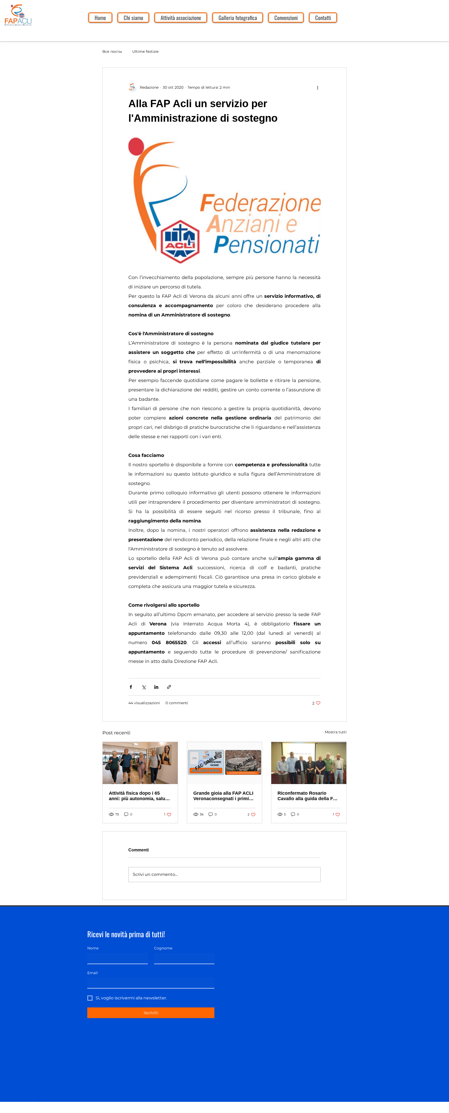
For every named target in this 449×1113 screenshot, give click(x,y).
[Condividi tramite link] (169, 686)
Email (92, 972)
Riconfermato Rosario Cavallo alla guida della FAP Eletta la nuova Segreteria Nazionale (308, 796)
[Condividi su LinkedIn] (156, 686)
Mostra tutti (336, 732)
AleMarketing (41, 1109)
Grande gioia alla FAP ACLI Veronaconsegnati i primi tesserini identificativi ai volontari (223, 796)
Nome (92, 948)
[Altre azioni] (317, 87)
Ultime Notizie (145, 51)
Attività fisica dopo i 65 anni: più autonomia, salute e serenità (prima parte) (139, 796)
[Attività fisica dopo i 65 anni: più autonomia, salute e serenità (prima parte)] (140, 763)
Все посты (112, 51)
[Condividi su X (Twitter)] (143, 686)
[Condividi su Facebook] (130, 686)
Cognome (163, 948)
